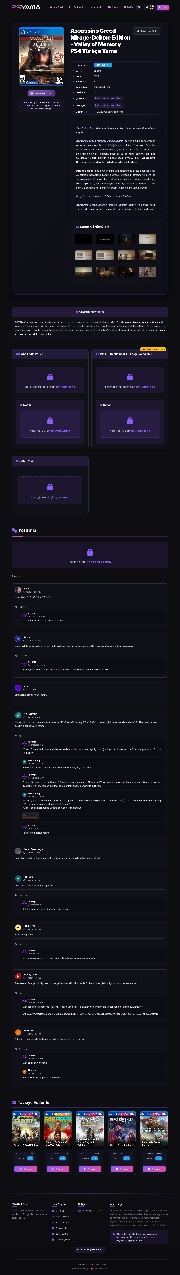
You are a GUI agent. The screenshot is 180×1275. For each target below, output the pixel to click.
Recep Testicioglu (33, 849)
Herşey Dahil (30, 974)
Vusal (26, 588)
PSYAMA (32, 613)
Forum (115, 7)
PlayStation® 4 (62, 1217)
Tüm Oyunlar (62, 1228)
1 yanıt (21, 607)
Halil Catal (28, 877)
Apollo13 (28, 637)
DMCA (130, 7)
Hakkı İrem (29, 925)
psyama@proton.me (92, 1210)
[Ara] (138, 7)
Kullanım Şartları (63, 1239)
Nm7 (25, 686)
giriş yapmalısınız (65, 386)
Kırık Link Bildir (62, 1234)
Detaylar (28, 1169)
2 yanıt (21, 1049)
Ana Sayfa (58, 7)
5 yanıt (21, 735)
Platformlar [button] (79, 7)
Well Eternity (30, 713)
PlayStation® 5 (62, 1222)
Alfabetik (98, 7)
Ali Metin (28, 1030)
